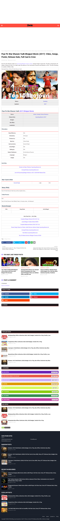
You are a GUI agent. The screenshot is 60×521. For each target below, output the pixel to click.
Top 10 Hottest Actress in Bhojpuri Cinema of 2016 (30, 235)
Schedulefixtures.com (6, 441)
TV (29, 387)
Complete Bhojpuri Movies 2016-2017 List (30, 219)
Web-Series (29, 399)
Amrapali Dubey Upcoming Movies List (30, 169)
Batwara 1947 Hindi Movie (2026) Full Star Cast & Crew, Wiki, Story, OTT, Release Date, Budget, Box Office (32, 455)
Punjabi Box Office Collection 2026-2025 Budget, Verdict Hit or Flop (25, 341)
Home (2, 50)
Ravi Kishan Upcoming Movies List (30, 232)
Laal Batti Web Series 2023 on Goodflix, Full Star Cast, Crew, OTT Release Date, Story (29, 508)
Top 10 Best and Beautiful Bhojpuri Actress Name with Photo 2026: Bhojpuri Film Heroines (9, 271)
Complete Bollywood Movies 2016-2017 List (30, 224)
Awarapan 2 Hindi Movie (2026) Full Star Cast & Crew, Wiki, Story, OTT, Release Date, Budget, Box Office (32, 461)
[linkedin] (15, 297)
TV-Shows (29, 391)
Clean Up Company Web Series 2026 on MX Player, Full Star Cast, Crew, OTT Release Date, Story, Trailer (32, 473)
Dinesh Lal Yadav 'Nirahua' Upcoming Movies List (30, 167)
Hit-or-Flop (29, 380)
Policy (57, 516)
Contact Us (52, 516)
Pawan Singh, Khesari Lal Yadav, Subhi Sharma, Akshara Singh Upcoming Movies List (30, 227)
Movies (29, 384)
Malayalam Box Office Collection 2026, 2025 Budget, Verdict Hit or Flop (26, 420)
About (47, 516)
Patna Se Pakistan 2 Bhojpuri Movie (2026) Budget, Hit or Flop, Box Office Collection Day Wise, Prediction (49, 271)
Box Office (29, 372)
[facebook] (15, 294)
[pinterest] (44, 297)
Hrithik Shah (4, 60)
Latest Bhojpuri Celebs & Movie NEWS (30, 221)
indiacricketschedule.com (6, 439)
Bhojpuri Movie (8, 50)
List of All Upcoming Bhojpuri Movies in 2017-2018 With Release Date (30, 172)
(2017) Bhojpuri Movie (26, 111)
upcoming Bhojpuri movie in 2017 (24, 63)
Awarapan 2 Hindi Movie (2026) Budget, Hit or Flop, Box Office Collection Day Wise (28, 348)
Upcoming (29, 395)
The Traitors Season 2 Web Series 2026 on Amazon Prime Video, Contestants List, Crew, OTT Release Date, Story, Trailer (31, 480)
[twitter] (44, 294)
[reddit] (15, 300)
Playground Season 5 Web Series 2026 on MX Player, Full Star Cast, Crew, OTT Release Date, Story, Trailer (32, 486)
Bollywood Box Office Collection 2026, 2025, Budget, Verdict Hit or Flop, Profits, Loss (29, 335)
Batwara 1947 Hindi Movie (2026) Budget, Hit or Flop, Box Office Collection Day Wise (29, 360)
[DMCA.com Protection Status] (5, 428)
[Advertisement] (30, 11)
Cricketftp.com (33, 439)
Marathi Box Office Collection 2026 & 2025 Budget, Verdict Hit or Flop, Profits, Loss (29, 354)
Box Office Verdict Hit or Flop (29, 376)
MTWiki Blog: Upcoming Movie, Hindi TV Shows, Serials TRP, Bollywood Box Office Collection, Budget (29, 519)
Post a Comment (5, 285)
